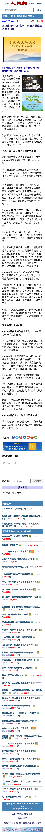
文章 (30, 16)
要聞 (24, 16)
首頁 (5, 16)
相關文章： (8, 504)
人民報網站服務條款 (22, 814)
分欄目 (12, 16)
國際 (19, 16)
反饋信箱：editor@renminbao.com (22, 823)
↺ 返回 (6, 3)
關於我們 (22, 818)
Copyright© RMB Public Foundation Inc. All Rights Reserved (22, 806)
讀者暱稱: (7, 481)
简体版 (39, 3)
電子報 (31, 3)
